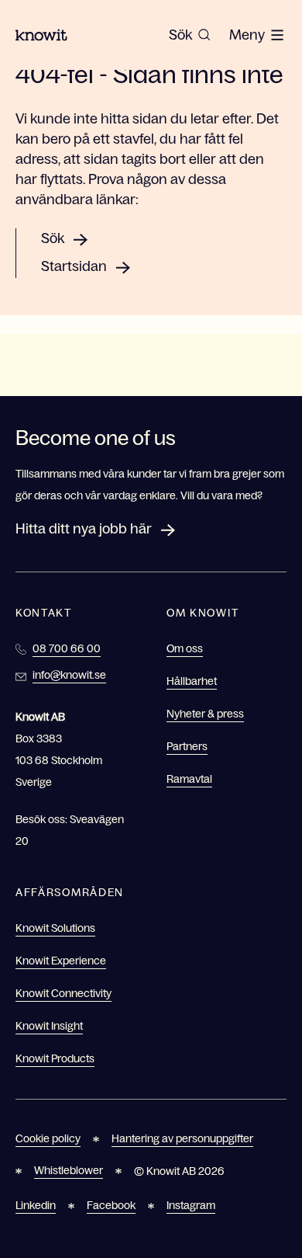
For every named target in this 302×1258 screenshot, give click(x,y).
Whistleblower (68, 1170)
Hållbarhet (191, 681)
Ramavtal (189, 779)
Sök (52, 238)
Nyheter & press (205, 713)
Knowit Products (54, 1058)
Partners (187, 746)
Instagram (190, 1205)
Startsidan (74, 266)
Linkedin (35, 1205)
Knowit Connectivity (63, 993)
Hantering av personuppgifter (182, 1138)
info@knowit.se (69, 675)
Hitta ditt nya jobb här (83, 529)
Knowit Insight (49, 1026)
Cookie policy (48, 1138)
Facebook (111, 1205)
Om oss (184, 648)
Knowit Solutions (55, 928)
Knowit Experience (60, 960)
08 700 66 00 (67, 648)
